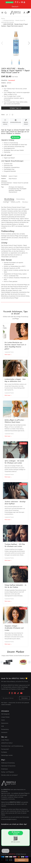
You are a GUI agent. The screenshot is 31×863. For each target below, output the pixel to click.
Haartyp (6, 202)
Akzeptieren (21, 860)
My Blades (4, 752)
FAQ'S (3, 720)
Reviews (25, 202)
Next (29, 662)
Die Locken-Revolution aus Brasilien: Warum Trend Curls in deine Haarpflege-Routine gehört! (15, 345)
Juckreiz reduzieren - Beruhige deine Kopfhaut (15, 503)
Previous (1, 662)
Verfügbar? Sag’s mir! (15, 108)
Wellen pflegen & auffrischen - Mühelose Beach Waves (15, 421)
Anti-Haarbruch (19, 187)
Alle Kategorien (5, 714)
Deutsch (15, 6)
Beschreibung (9, 199)
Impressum (4, 732)
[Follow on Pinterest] (22, 2)
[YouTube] (21, 693)
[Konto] (24, 13)
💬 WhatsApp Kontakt (16, 833)
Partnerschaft (5, 749)
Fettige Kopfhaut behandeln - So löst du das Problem (15, 586)
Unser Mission (5, 740)
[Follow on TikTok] (19, 2)
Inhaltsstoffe (15, 202)
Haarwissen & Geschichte (8, 766)
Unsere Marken (5, 717)
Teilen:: (3, 115)
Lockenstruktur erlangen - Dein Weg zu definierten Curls (15, 380)
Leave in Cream (13, 176)
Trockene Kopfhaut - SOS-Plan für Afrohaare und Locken (15, 545)
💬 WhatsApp (15, 137)
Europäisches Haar (14, 188)
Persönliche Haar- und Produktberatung (12, 746)
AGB (2, 726)
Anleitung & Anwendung (8, 763)
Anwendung (20, 199)
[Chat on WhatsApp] (9, 2)
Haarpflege (18, 190)
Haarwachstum (13, 192)
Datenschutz (4, 723)
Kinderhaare (4, 769)
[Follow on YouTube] (24, 2)
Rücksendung (5, 729)
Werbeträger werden (7, 755)
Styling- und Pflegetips (7, 772)
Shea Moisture (13, 178)
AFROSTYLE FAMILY (7, 743)
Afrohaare (11, 187)
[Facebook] (9, 693)
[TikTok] (18, 693)
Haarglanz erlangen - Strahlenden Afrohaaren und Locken (14, 628)
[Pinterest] (15, 693)
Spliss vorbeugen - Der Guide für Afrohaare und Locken (14, 462)
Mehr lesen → (8, 354)
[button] (5, 13)
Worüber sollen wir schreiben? (9, 775)
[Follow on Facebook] (15, 2)
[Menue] (2, 12)
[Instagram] (12, 693)
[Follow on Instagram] (17, 2)
